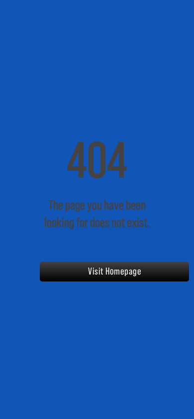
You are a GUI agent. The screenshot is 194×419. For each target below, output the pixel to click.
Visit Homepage (114, 272)
